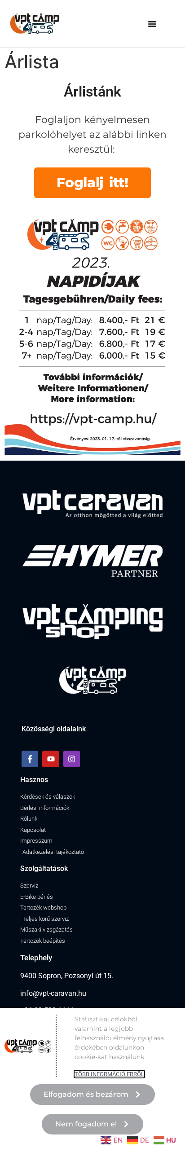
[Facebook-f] (30, 759)
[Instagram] (71, 759)
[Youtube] (50, 759)
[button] (152, 24)
